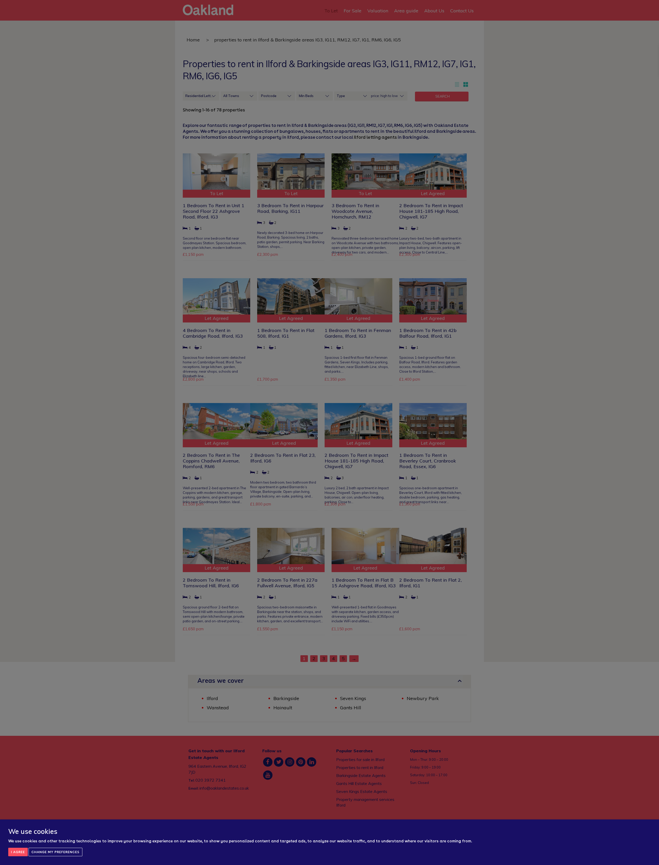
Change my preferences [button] (55, 852)
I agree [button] (18, 852)
